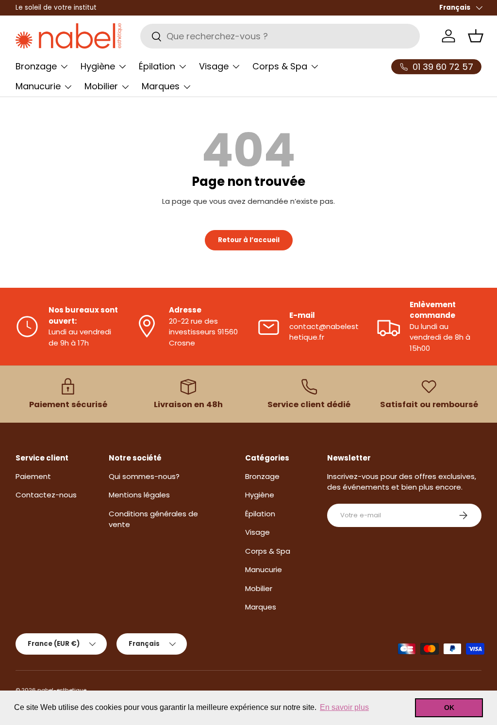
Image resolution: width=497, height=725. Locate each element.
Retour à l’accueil (249, 240)
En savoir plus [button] (344, 707)
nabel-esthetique (61, 690)
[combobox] (280, 36)
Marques (260, 607)
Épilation (260, 514)
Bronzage (262, 476)
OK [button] (449, 707)
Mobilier (258, 588)
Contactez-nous (46, 495)
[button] (475, 36)
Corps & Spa (267, 551)
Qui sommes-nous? (144, 476)
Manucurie (263, 569)
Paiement (33, 476)
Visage (257, 532)
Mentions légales (139, 495)
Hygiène (259, 495)
